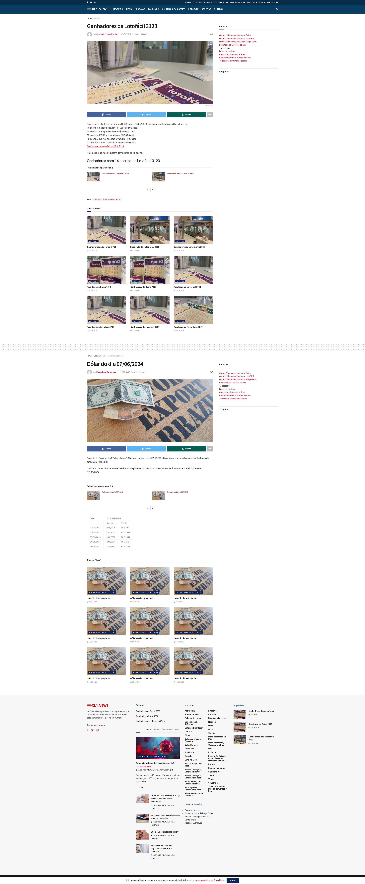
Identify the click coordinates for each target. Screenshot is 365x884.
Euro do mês (191, 760)
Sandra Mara (145, 767)
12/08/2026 (136, 682)
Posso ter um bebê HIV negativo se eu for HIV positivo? (161, 848)
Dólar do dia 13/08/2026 (98, 678)
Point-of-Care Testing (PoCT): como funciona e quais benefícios (165, 798)
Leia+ (141, 787)
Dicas (187, 735)
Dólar (243, 2)
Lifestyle (193, 9)
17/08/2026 (136, 642)
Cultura (188, 731)
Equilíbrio (153, 9)
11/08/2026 (179, 682)
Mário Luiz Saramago (106, 372)
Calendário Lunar (193, 718)
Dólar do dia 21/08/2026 (112, 492)
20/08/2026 (92, 331)
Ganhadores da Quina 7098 (143, 286)
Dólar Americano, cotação (113, 356)
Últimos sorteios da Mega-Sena (199, 813)
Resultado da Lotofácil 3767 (100, 326)
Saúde (211, 775)
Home (89, 18)
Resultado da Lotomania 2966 (180, 173)
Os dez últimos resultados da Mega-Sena (237, 42)
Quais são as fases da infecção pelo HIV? (155, 763)
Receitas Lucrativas (213, 9)
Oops (210, 729)
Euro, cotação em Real (193, 764)
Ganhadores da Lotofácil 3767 (144, 326)
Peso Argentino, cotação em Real (216, 744)
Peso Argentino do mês (217, 738)
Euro (249, 2)
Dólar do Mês (191, 745)
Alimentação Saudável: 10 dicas (265, 2)
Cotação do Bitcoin (194, 728)
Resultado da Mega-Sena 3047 (188, 326)
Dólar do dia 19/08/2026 (185, 598)
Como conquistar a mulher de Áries (235, 58)
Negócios (140, 9)
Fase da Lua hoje (192, 810)
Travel (211, 779)
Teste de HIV (189, 2)
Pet (210, 749)
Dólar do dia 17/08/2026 (141, 638)
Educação (189, 749)
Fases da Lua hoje (221, 2)
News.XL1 (118, 9)
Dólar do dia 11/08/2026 (185, 678)
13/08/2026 (92, 682)
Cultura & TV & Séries (173, 9)
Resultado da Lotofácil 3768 (187, 286)
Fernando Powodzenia (106, 34)
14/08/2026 (179, 642)
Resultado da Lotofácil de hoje (232, 45)
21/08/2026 (92, 251)
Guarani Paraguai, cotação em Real (193, 776)
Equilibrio (189, 752)
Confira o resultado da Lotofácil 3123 (105, 146)
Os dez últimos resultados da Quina (235, 35)
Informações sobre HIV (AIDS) (166, 730)
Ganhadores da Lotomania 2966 (189, 246)
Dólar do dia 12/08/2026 (141, 678)
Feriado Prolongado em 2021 (198, 816)
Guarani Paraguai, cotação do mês (193, 770)
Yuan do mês (214, 783)
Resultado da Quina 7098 (99, 286)
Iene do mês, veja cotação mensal (193, 782)
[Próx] (152, 190)
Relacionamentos (216, 768)
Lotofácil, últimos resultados (107, 199)
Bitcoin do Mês (192, 714)
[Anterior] (147, 190)
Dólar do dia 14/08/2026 (185, 638)
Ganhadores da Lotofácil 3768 (115, 173)
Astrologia (190, 711)
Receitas (212, 764)
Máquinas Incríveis (217, 718)
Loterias (97, 18)
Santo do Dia (235, 2)
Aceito (232, 880)
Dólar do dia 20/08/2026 (177, 492)
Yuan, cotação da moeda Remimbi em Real (217, 788)
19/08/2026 (179, 602)
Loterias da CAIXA (203, 2)
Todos (148, 730)
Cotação (97, 356)
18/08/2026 (92, 642)
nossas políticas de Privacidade (210, 880)
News (129, 9)
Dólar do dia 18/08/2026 (98, 638)
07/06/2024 (126, 34)
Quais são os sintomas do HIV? (165, 831)
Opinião (212, 733)
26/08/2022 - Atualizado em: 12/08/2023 (153, 770)
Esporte (188, 756)
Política (212, 752)
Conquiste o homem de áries (232, 54)
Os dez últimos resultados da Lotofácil (236, 38)
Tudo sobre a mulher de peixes (233, 61)
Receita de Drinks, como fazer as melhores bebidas (217, 758)
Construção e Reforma (191, 723)
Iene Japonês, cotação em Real (193, 788)
